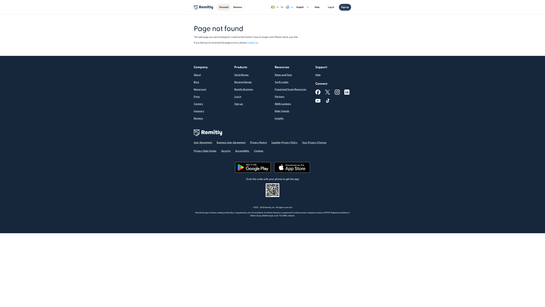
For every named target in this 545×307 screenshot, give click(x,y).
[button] (274, 7)
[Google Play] (253, 167)
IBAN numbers (283, 104)
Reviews (198, 118)
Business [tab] (237, 7)
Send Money (241, 75)
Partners (279, 97)
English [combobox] (300, 7)
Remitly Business (243, 89)
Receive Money (243, 82)
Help (317, 7)
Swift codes (281, 82)
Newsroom (200, 89)
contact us (252, 43)
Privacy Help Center (205, 151)
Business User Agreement (231, 142)
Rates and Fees (283, 75)
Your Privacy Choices (314, 142)
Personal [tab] (223, 7)
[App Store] (292, 167)
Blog (196, 82)
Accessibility (242, 151)
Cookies (258, 151)
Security (226, 151)
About (197, 75)
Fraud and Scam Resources (290, 89)
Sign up (345, 7)
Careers (198, 104)
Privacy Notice (258, 142)
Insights (279, 118)
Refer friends (282, 111)
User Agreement (203, 142)
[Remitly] (203, 7)
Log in (331, 7)
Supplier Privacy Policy (284, 142)
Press (197, 97)
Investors (199, 111)
